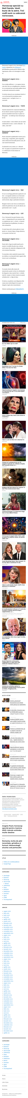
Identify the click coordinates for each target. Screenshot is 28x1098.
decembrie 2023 (8, 975)
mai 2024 (6, 965)
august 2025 (7, 935)
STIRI (5, 897)
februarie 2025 (8, 947)
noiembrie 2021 (8, 1025)
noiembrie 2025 (8, 929)
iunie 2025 (7, 939)
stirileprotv (18, 67)
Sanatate (6, 893)
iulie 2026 (6, 913)
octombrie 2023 (8, 979)
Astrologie (6, 875)
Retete (7, 883)
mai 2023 (6, 989)
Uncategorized (8, 899)
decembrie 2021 (8, 1023)
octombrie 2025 (8, 931)
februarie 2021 (8, 1027)
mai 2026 (6, 917)
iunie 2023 (7, 987)
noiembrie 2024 (8, 953)
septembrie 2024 (8, 957)
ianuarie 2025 (7, 949)
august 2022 (7, 1007)
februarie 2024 (8, 971)
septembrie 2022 (8, 1005)
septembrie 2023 (8, 981)
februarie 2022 (8, 1019)
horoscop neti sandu (12, 815)
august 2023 (7, 983)
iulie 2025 (6, 937)
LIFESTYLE (7, 885)
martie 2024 (7, 969)
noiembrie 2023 (8, 977)
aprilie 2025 (7, 943)
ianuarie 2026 (7, 925)
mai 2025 (6, 941)
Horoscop (6, 879)
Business (6, 877)
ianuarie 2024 (7, 973)
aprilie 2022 (7, 1015)
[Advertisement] (14, 50)
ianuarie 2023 (7, 997)
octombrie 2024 (8, 955)
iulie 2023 (6, 985)
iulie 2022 (6, 1009)
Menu (25, 2)
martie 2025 (7, 945)
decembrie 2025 (8, 927)
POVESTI (6, 889)
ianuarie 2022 (7, 1021)
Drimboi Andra (7, 814)
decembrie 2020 (8, 1031)
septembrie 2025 (8, 933)
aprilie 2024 (7, 967)
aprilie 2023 (7, 991)
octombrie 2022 (8, 1003)
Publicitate (7, 891)
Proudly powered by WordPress (9, 1095)
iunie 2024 (7, 963)
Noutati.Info (5, 1093)
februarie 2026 (8, 923)
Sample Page (7, 864)
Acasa (3, 1075)
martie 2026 (7, 921)
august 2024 (7, 959)
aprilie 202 (7, 1033)
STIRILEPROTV (19, 289)
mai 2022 (6, 1013)
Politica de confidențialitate (11, 862)
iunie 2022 (7, 1011)
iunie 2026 (7, 915)
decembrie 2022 (8, 999)
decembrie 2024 (8, 951)
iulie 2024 (6, 961)
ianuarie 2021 (7, 1029)
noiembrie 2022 (8, 1001)
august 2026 (7, 911)
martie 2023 (7, 993)
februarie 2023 (8, 995)
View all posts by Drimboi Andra (9, 808)
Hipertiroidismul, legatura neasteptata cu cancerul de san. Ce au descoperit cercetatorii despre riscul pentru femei (17, 751)
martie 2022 (7, 1017)
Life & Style (7, 881)
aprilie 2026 (7, 919)
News (5, 887)
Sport (5, 895)
